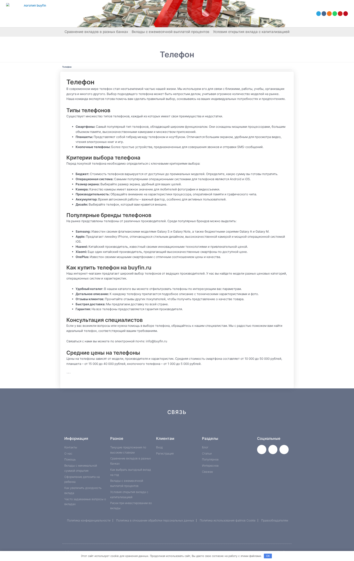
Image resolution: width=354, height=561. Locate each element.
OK (268, 556)
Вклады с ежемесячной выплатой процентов (170, 32)
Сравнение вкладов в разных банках (96, 32)
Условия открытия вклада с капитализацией (251, 32)
